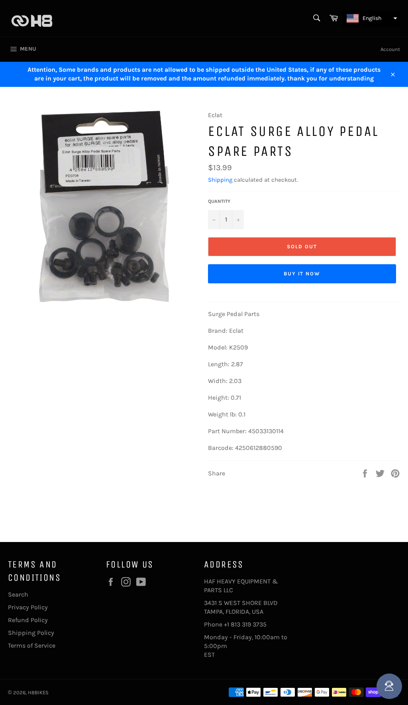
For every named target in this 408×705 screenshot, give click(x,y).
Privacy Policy (28, 607)
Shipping (220, 179)
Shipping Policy (31, 632)
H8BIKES (38, 692)
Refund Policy (28, 620)
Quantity (219, 201)
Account (390, 49)
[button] (371, 18)
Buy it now (302, 274)
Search (18, 594)
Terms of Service (31, 645)
